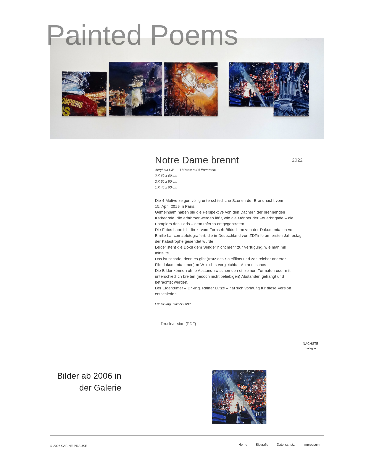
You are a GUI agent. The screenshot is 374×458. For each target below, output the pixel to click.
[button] (159, 397)
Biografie (262, 444)
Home (243, 444)
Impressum (311, 444)
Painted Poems (142, 35)
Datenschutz (286, 444)
